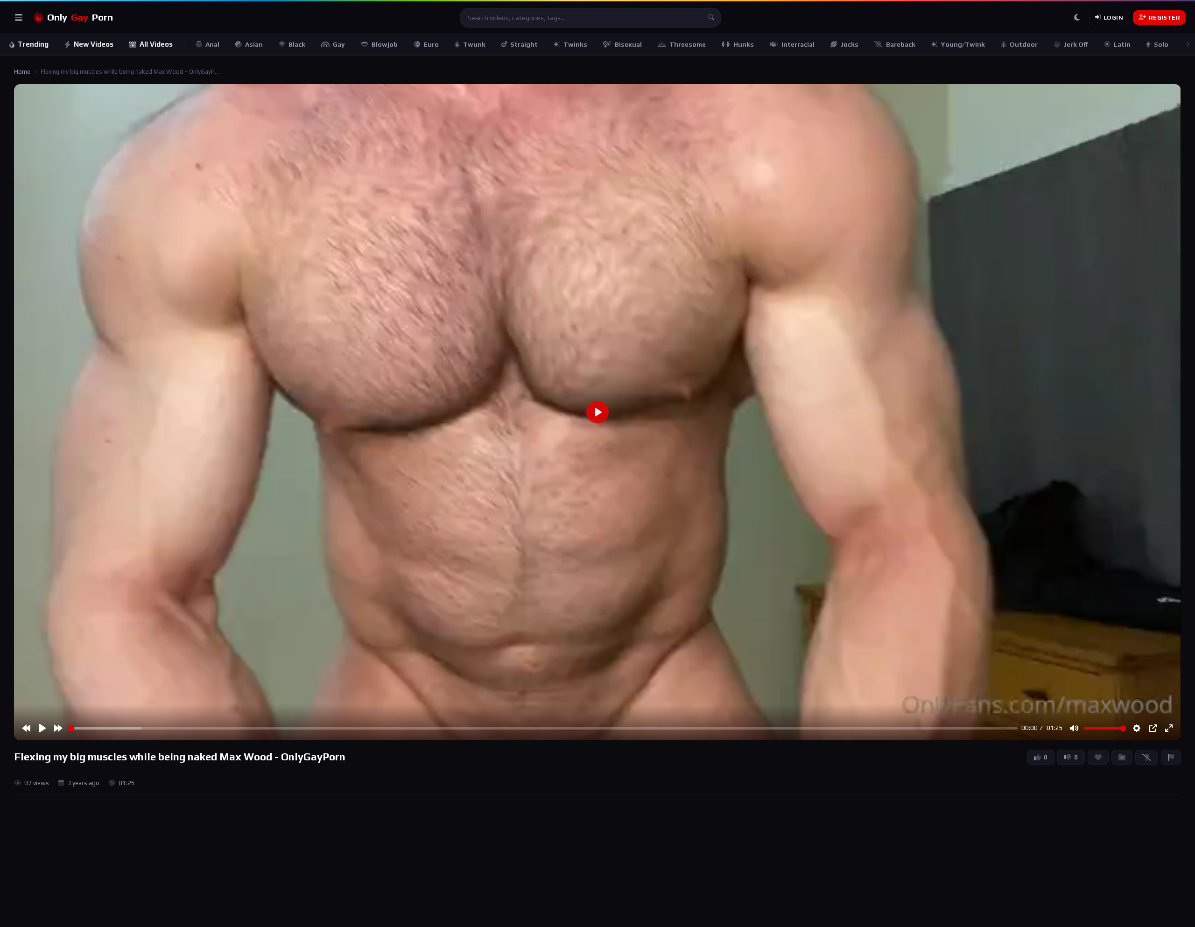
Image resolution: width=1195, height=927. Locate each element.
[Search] (711, 18)
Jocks (849, 44)
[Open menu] (18, 17)
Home (22, 71)
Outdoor (1024, 44)
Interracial (798, 44)
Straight (524, 44)
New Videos (93, 44)
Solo (1161, 44)
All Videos (156, 44)
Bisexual (628, 44)
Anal (212, 44)
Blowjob (385, 44)
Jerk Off (1075, 44)
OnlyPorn (80, 17)
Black (296, 44)
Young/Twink (963, 44)
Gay (339, 44)
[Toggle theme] (1077, 17)
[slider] (543, 728)
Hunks (743, 44)
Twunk (474, 44)
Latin (1122, 44)
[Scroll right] (1187, 44)
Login (1113, 17)
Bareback (900, 44)
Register (1164, 17)
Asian (254, 44)
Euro (431, 44)
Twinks (575, 44)
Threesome (687, 44)
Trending (33, 44)
